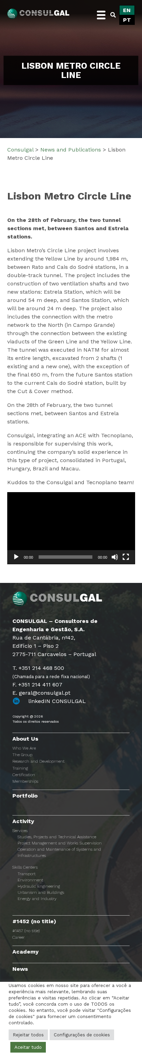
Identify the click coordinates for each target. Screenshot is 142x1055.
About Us (25, 738)
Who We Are (24, 748)
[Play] (16, 557)
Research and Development (38, 761)
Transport (27, 873)
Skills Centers (25, 867)
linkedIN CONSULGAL (57, 701)
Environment (30, 880)
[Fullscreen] (125, 557)
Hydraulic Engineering (39, 886)
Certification (23, 774)
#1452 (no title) (34, 921)
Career (18, 937)
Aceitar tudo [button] (28, 1047)
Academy (25, 951)
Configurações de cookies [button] (82, 1034)
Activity (23, 821)
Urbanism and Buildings (41, 892)
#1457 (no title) (26, 930)
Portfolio (25, 795)
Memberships (25, 781)
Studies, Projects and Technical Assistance (57, 836)
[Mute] (114, 557)
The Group (22, 754)
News (20, 969)
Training (20, 768)
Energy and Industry (37, 898)
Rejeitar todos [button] (28, 1034)
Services (20, 830)
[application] (71, 528)
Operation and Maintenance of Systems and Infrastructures (59, 852)
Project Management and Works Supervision (60, 843)
